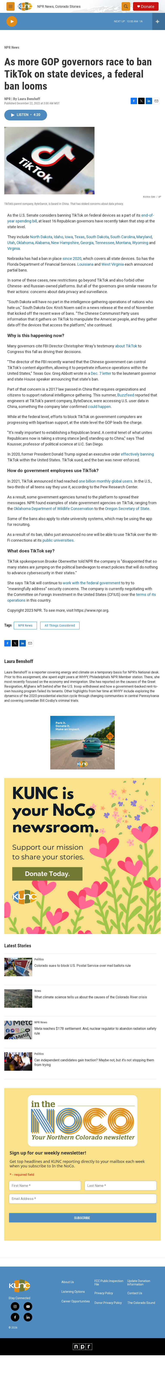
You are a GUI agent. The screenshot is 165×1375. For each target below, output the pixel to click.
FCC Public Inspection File (109, 1282)
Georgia (86, 242)
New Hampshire (65, 242)
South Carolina (122, 237)
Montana (123, 242)
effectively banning (137, 454)
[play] (11, 21)
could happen (99, 406)
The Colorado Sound (141, 1303)
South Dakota (97, 237)
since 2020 (71, 258)
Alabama (42, 242)
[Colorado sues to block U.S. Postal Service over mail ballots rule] (18, 967)
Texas (79, 237)
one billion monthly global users (105, 481)
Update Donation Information (138, 1282)
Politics (39, 959)
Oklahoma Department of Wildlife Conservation (53, 508)
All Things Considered (60, 625)
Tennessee (104, 242)
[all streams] (158, 21)
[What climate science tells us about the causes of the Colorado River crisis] (18, 998)
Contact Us (134, 1293)
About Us (67, 1282)
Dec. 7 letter (101, 373)
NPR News (11, 47)
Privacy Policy (104, 1293)
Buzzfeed (125, 395)
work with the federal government (91, 583)
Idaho (58, 237)
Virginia (13, 248)
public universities (58, 540)
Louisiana (85, 264)
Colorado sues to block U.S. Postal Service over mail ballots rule (82, 966)
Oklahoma (25, 242)
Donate (147, 6)
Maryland (144, 237)
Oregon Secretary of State (127, 508)
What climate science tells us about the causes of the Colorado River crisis (90, 997)
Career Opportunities (75, 1301)
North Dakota (41, 237)
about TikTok (126, 346)
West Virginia (112, 264)
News (37, 991)
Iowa (69, 237)
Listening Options (73, 1291)
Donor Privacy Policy (108, 1303)
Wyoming (140, 242)
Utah (11, 242)
